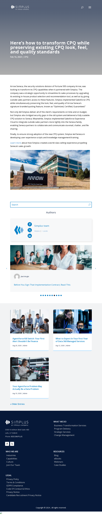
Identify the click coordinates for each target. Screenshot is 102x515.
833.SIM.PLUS (16, 436)
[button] (95, 268)
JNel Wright (25, 276)
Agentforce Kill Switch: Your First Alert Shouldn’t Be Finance (29, 340)
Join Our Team (13, 465)
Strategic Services (62, 432)
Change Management (64, 435)
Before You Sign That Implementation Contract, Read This (42, 284)
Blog (56, 455)
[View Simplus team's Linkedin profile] (30, 236)
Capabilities (11, 458)
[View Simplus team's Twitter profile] (30, 230)
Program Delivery (62, 428)
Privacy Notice (13, 492)
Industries (11, 455)
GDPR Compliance (14, 485)
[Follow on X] (12, 444)
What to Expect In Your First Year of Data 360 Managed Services (72, 340)
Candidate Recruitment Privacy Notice (23, 495)
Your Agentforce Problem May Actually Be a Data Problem (27, 387)
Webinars (58, 461)
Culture (9, 461)
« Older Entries (17, 404)
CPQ (26, 57)
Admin (25, 346)
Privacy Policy (12, 479)
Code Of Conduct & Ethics (18, 488)
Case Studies (60, 465)
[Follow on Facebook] (7, 444)
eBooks (57, 458)
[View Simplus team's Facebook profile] (30, 224)
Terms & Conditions (15, 482)
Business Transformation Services (70, 425)
